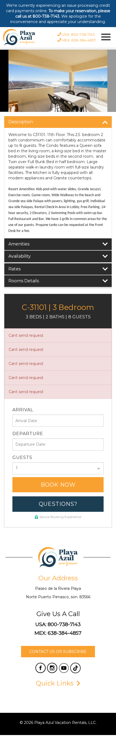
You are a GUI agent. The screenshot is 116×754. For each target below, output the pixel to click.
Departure (27, 433)
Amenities (18, 244)
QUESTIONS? (58, 504)
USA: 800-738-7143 (58, 624)
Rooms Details (23, 280)
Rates (14, 268)
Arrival (22, 409)
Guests (22, 457)
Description (20, 121)
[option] (58, 81)
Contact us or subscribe (58, 651)
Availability (19, 256)
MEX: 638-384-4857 (58, 633)
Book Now (58, 484)
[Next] (104, 81)
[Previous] (12, 81)
